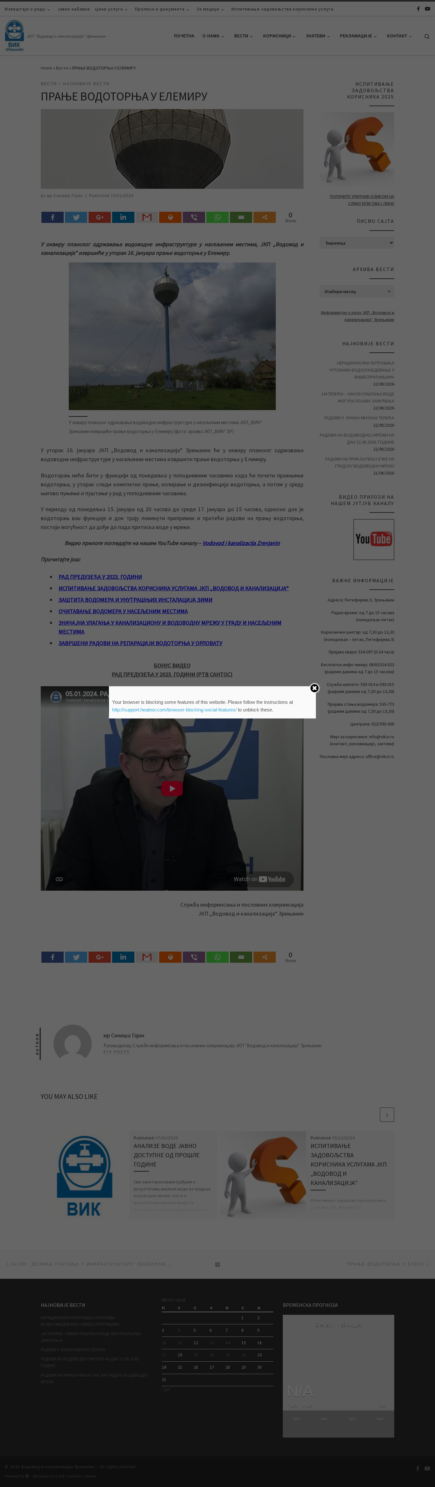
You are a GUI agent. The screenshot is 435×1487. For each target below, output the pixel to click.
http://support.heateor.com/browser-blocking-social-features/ (174, 709)
